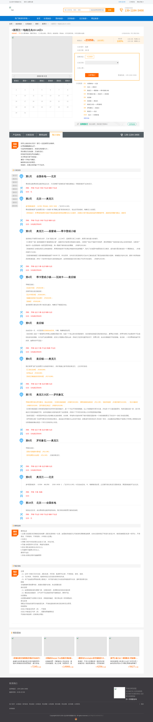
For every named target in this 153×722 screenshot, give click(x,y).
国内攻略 (57, 704)
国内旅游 (59, 18)
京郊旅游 (71, 18)
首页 (38, 18)
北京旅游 (82, 18)
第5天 (15, 189)
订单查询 (132, 2)
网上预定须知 (135, 33)
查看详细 (86, 118)
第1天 (15, 175)
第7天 (15, 196)
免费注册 (30, 2)
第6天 (15, 192)
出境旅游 (47, 18)
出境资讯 (77, 704)
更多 (142, 704)
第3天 (15, 182)
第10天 (14, 206)
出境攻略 (51, 704)
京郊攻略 (70, 704)
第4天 (15, 186)
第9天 (15, 202)
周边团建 (44, 704)
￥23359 (90, 57)
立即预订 (91, 75)
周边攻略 (64, 704)
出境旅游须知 (126, 33)
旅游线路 (19, 24)
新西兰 (44, 24)
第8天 (15, 199)
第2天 (15, 179)
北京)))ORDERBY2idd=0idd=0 (97, 10)
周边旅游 (94, 18)
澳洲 (36, 24)
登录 (25, 2)
